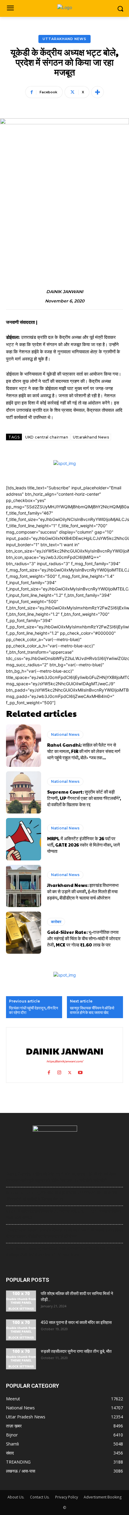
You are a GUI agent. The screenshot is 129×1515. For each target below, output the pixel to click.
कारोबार (56, 921)
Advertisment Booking (103, 1497)
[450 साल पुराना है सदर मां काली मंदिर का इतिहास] (21, 1329)
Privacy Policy (66, 1497)
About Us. (16, 1497)
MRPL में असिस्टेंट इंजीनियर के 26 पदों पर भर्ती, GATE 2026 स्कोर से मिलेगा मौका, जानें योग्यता (83, 844)
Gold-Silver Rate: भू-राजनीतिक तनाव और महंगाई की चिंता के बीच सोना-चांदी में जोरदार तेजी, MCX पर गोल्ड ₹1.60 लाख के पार (84, 938)
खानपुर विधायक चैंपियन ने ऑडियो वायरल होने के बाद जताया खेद (92, 1010)
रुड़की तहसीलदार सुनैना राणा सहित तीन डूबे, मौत (76, 1351)
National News (65, 734)
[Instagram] (59, 1071)
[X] (70, 1071)
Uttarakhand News (64, 39)
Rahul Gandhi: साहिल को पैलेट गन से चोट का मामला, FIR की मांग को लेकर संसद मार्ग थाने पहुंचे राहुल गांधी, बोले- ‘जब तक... (83, 751)
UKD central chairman (46, 437)
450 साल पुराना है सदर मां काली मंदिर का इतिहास (76, 1322)
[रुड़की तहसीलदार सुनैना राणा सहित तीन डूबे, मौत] (21, 1358)
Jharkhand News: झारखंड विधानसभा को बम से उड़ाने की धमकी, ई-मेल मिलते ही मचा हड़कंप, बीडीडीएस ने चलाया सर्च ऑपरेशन (82, 891)
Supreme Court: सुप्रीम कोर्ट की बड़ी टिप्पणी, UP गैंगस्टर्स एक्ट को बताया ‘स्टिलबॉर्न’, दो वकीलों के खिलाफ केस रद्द (84, 797)
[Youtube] (80, 1071)
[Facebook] (48, 1071)
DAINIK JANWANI (64, 291)
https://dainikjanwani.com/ (64, 1061)
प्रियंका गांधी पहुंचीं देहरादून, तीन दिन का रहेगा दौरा (33, 1010)
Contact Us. (40, 1497)
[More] (97, 92)
